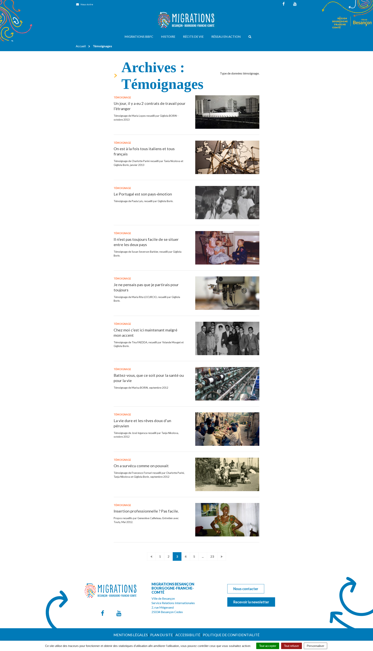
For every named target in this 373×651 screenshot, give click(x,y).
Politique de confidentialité (231, 635)
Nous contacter (245, 589)
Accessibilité (187, 635)
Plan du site (161, 635)
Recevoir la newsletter (251, 602)
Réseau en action (226, 36)
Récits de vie (193, 36)
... (203, 556)
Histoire (168, 36)
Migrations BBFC (139, 36)
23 (212, 556)
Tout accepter (267, 645)
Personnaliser (315, 645)
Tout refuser (291, 645)
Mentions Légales (130, 635)
